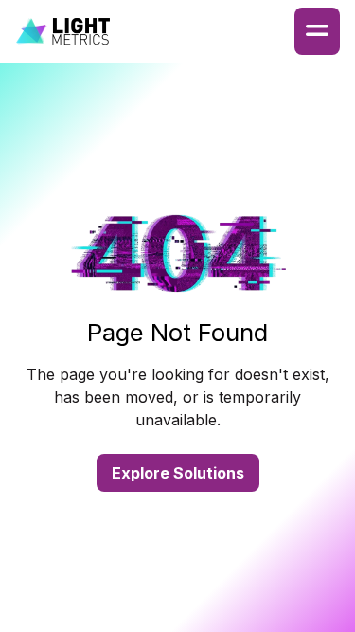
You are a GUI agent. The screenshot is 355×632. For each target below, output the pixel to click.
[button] (317, 31)
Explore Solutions (178, 472)
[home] (62, 31)
